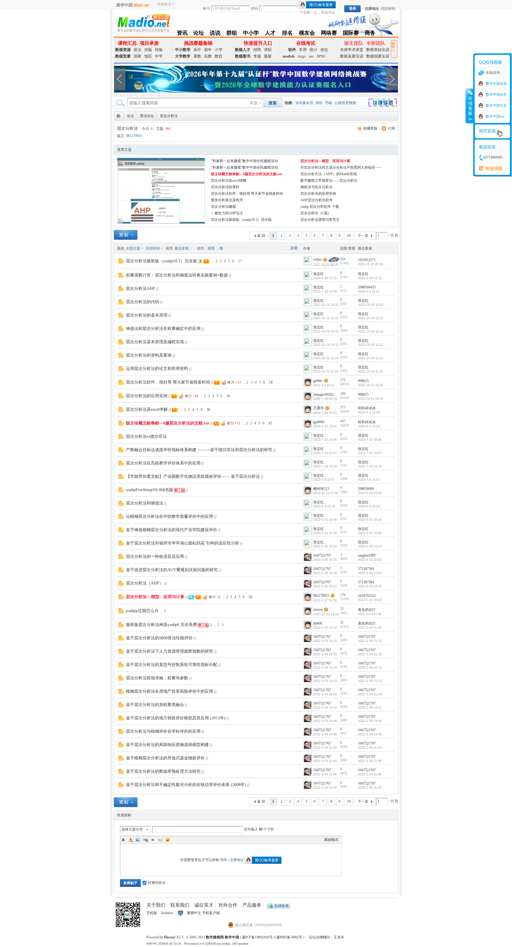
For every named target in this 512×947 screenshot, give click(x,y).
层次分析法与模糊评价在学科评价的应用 (163, 731)
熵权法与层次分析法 (316, 187)
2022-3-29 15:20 (370, 654)
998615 (363, 381)
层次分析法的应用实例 (318, 193)
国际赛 (351, 34)
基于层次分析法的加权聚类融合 (155, 704)
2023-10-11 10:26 (370, 385)
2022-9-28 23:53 (370, 573)
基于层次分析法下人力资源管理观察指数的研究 (169, 651)
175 (342, 380)
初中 (208, 49)
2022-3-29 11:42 (369, 787)
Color (131, 840)
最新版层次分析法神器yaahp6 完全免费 (161, 624)
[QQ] (278, 905)
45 (270, 423)
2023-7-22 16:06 (370, 439)
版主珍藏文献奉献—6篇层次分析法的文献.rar (246, 174)
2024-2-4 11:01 (369, 291)
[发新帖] (125, 235)
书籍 (328, 103)
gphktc (318, 381)
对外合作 (227, 905)
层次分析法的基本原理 (146, 315)
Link (145, 840)
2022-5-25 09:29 (370, 600)
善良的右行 (367, 610)
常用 (303, 49)
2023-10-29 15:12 (370, 344)
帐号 (206, 9)
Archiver (167, 913)
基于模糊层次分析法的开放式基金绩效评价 (165, 758)
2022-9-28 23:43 (370, 586)
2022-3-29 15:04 (370, 694)
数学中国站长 (496, 94)
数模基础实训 (377, 49)
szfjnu (317, 259)
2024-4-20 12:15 (370, 278)
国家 (137, 56)
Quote (153, 840)
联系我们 (179, 905)
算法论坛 (147, 116)
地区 (148, 56)
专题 (257, 56)
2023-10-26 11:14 (370, 358)
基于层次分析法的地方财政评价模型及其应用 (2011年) (175, 718)
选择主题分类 (132, 829)
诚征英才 (203, 905)
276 (342, 595)
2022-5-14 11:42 (369, 627)
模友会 (307, 34)
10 (349, 236)
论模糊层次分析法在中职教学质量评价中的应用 (169, 516)
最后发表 (182, 248)
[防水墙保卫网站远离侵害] (180, 913)
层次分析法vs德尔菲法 (146, 436)
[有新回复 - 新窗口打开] (121, 260)
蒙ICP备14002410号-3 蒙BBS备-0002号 (272, 937)
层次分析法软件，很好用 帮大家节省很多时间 (247, 193)
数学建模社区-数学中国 (117, 115)
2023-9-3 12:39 (369, 426)
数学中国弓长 (496, 105)
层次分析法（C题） (315, 213)
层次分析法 (169, 116)
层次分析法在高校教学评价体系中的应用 (163, 463)
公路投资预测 (345, 103)
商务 (370, 34)
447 (342, 421)
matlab (289, 56)
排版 (148, 49)
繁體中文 (194, 913)
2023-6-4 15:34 (369, 506)
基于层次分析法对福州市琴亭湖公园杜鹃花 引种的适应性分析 (182, 543)
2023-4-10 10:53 (370, 559)
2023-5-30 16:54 (370, 546)
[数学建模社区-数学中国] (143, 23)
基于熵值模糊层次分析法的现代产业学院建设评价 (171, 530)
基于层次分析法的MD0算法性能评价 (159, 638)
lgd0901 (319, 422)
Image (138, 840)
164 (342, 259)
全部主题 (133, 248)
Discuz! (169, 937)
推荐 (211, 248)
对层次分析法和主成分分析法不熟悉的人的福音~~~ (340, 167)
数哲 (219, 56)
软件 (292, 49)
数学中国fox (495, 116)
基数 (197, 56)
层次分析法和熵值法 (144, 503)
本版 (253, 103)
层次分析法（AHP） (144, 583)
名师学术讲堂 (351, 49)
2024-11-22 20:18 (370, 264)
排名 (287, 34)
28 (250, 597)
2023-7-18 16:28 (370, 466)
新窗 (294, 248)
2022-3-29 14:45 (370, 734)
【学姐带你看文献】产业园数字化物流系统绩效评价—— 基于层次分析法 (193, 476)
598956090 (366, 489)
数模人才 (242, 49)
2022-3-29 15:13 (370, 681)
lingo (301, 56)
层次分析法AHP (140, 288)
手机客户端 (211, 913)
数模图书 (242, 56)
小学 (219, 49)
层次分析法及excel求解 (229, 180)
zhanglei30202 (323, 394)
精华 (200, 248)
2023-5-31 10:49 (370, 519)
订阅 (391, 128)
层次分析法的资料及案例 (149, 355)
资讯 (182, 34)
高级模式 (331, 840)
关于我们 (155, 905)
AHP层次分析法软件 (316, 200)
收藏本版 (370, 128)
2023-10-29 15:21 (370, 318)
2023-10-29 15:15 (370, 331)
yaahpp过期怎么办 (142, 611)
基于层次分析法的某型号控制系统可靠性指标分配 (171, 664)
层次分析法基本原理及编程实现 (155, 342)
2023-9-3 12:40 (369, 412)
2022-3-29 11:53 (369, 747)
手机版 (151, 913)
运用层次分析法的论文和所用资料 (157, 368)
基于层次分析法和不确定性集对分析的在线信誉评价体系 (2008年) (186, 784)
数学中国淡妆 (496, 84)
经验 (159, 49)
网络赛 (329, 34)
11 (342, 609)
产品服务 (251, 905)
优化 (324, 49)
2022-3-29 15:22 (370, 641)
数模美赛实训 (351, 56)
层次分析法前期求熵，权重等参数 (157, 678)
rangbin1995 (367, 555)
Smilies (168, 840)
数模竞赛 (123, 56)
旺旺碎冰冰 (367, 408)
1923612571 (367, 260)
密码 (254, 9)
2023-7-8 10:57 (369, 479)
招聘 (257, 49)
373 (342, 407)
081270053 (134, 136)
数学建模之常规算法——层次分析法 (328, 180)
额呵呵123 (321, 489)
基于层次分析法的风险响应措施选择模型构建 (167, 744)
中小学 (251, 34)
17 (240, 261)
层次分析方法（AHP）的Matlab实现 (328, 174)
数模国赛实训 (377, 56)
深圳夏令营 (304, 103)
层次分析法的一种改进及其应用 (155, 556)
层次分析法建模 (223, 207)
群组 (231, 34)
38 (208, 410)
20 (228, 396)
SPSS (321, 56)
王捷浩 (318, 408)
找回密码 (388, 9)
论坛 (198, 34)
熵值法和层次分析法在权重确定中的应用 (163, 328)
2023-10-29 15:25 (370, 304)
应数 (208, 56)
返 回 (261, 236)
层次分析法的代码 (142, 302)
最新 (268, 56)
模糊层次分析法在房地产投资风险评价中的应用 (169, 691)
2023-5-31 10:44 (370, 533)
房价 (319, 103)
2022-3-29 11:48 (369, 761)
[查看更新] (220, 248)
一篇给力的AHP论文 (227, 213)
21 (342, 622)
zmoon (318, 609)
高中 (197, 49)
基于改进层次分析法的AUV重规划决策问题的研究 (172, 570)
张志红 (318, 274)
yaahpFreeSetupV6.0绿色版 (149, 490)
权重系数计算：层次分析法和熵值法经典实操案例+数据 (177, 275)
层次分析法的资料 (225, 187)
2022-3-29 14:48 (370, 721)
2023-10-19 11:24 (370, 371)
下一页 (363, 236)
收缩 (469, 105)
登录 (223, 860)
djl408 (317, 623)
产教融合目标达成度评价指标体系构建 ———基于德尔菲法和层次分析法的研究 (199, 450)
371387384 (366, 569)
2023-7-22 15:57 (370, 453)
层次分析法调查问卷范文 (320, 220)
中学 (159, 56)
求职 (268, 49)
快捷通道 (164, 4)
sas (311, 56)
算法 (137, 49)
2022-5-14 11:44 (369, 614)
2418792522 (367, 596)
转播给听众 (157, 883)
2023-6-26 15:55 (370, 493)
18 (271, 382)
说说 (215, 34)
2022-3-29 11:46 (369, 774)
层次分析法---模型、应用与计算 (325, 161)
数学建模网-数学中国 (222, 937)
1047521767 (322, 555)
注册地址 (372, 9)
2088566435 (367, 287)
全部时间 (153, 248)
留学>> (393, 47)
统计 (313, 49)
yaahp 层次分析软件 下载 (319, 207)
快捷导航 (386, 103)
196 (342, 394)
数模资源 (123, 49)
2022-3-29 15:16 (370, 667)
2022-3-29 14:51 (370, 707)
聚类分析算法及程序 (227, 200)
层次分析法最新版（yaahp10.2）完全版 (241, 220)
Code (160, 840)
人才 (270, 34)
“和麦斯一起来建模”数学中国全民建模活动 (244, 161)
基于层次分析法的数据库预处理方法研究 (163, 771)
